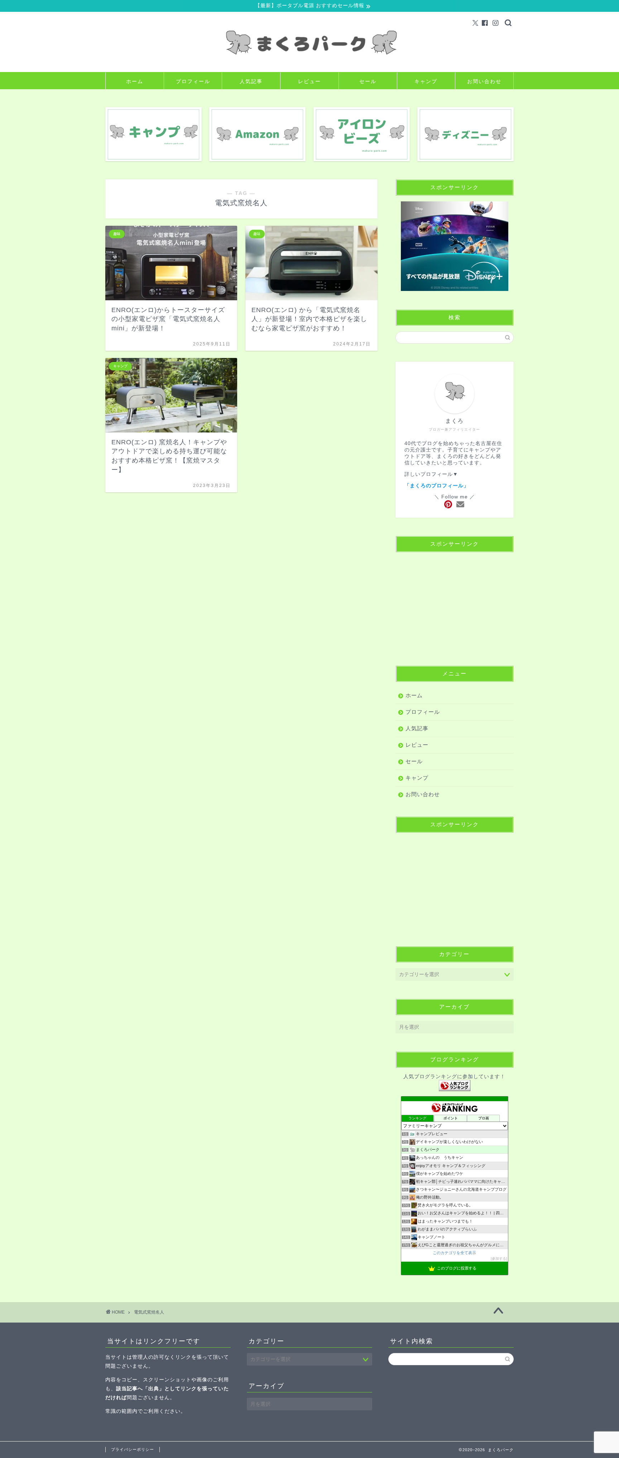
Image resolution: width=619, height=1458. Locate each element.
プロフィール (193, 81)
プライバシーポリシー (132, 1449)
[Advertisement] (454, 602)
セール (367, 81)
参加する (499, 1259)
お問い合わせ (484, 81)
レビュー (309, 81)
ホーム (134, 81)
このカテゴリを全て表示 (454, 1253)
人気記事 (251, 81)
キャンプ (425, 81)
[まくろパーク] (309, 66)
